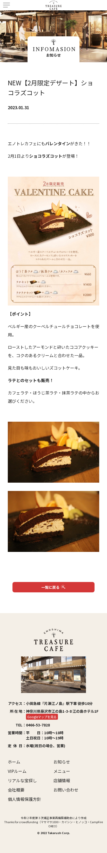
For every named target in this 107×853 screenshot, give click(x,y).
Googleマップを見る (42, 717)
